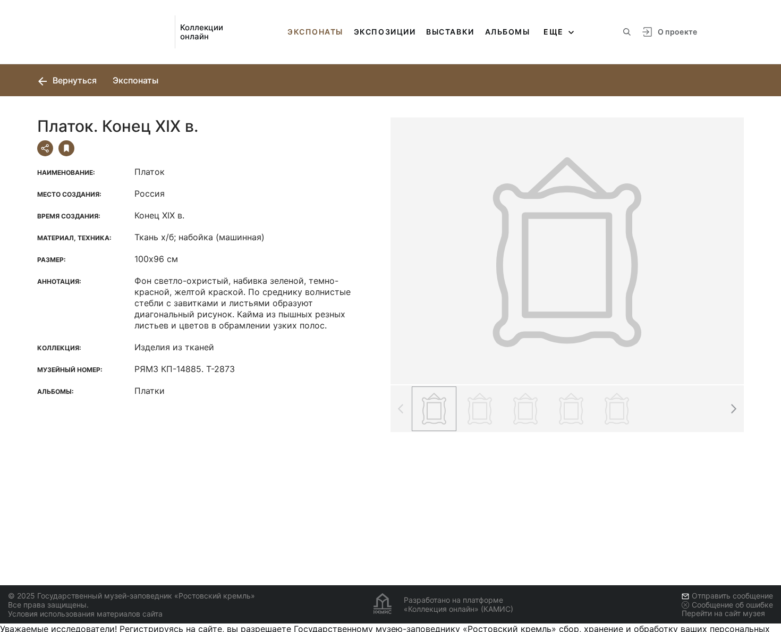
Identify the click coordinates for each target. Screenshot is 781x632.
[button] (733, 408)
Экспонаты (315, 31)
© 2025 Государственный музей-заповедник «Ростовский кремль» (131, 595)
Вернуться (73, 80)
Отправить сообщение (732, 595)
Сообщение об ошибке (732, 604)
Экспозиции (384, 31)
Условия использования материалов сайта (85, 613)
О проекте (678, 31)
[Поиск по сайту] (627, 32)
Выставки (450, 31)
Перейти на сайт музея (723, 613)
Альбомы (507, 31)
